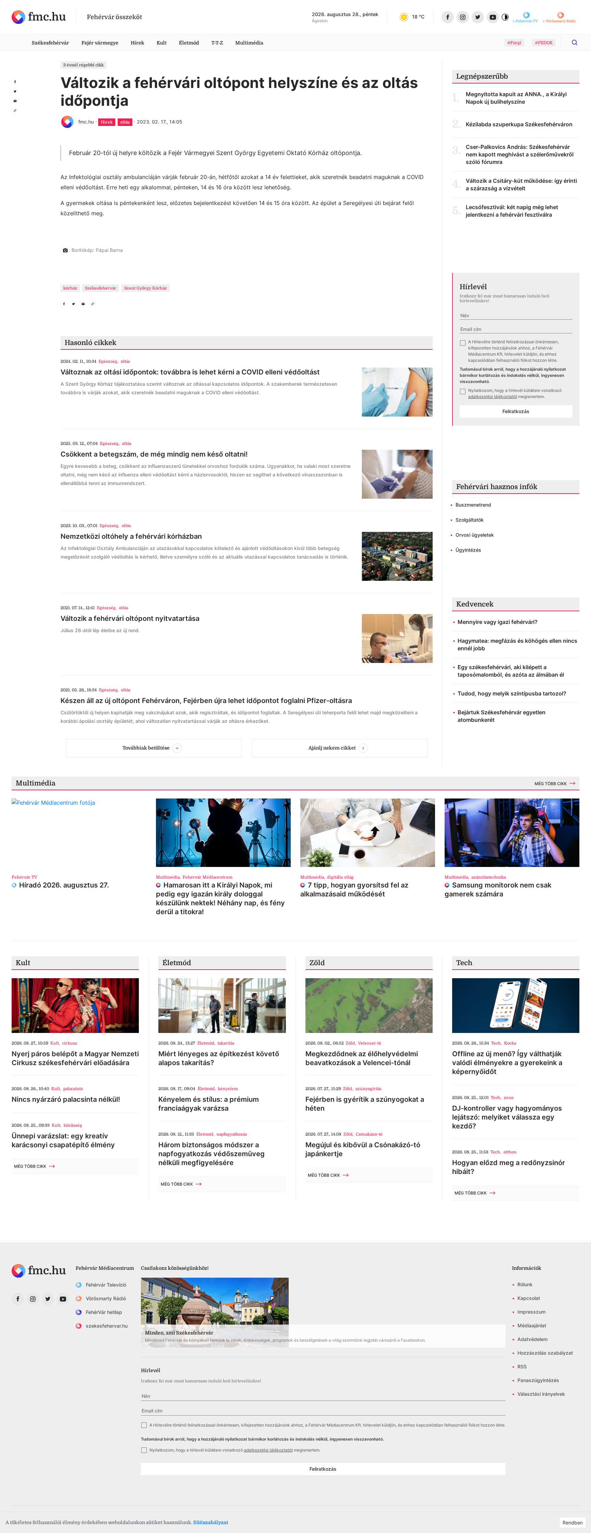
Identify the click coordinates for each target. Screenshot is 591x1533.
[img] (39, 17)
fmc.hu (86, 122)
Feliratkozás (515, 411)
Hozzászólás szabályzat (545, 1353)
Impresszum (531, 1312)
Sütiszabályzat (210, 1522)
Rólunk (525, 1284)
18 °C (418, 17)
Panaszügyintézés (538, 1380)
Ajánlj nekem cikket (332, 747)
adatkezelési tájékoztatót (492, 396)
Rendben (573, 1522)
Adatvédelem (532, 1339)
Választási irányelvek (541, 1394)
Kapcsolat (528, 1298)
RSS (522, 1366)
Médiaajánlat (531, 1325)
